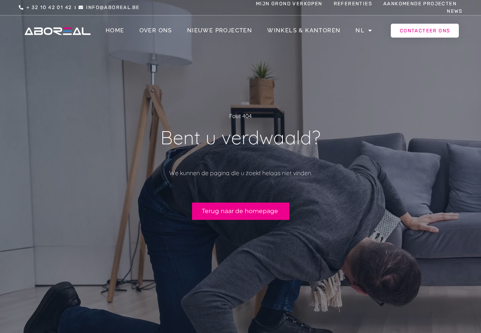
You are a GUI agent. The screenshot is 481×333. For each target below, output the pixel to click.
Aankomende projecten (420, 3)
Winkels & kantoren (303, 30)
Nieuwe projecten (219, 30)
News (454, 11)
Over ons (155, 30)
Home (115, 30)
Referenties (353, 3)
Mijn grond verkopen (289, 3)
